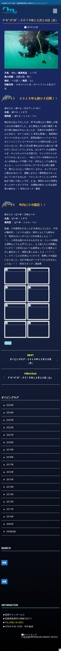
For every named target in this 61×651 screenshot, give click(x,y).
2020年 (10, 442)
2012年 (10, 501)
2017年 (10, 464)
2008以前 (11, 531)
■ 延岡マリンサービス (14, 614)
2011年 (10, 509)
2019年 (10, 449)
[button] (55, 11)
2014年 (10, 486)
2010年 (10, 516)
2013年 (10, 494)
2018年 (10, 457)
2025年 (10, 405)
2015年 (10, 479)
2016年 (10, 471)
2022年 (10, 427)
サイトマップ (30, 634)
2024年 (10, 412)
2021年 (10, 434)
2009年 (10, 523)
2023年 (10, 419)
